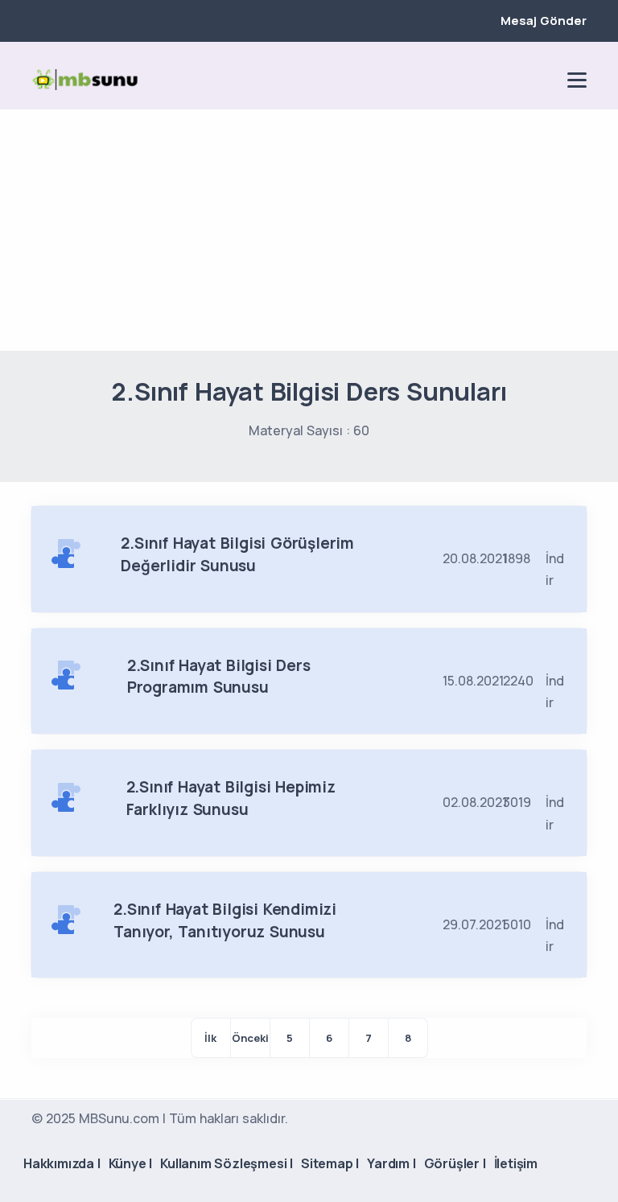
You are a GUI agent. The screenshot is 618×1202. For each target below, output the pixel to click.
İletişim (516, 1163)
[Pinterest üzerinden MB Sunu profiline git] (543, 79)
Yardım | (391, 1163)
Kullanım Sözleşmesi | (226, 1163)
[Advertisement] (309, 230)
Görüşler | (455, 1163)
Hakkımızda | (62, 1163)
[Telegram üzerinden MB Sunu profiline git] (488, 79)
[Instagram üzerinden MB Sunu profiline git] (516, 79)
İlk (210, 1038)
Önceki (250, 1038)
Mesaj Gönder (544, 20)
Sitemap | (330, 1163)
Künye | (131, 1163)
